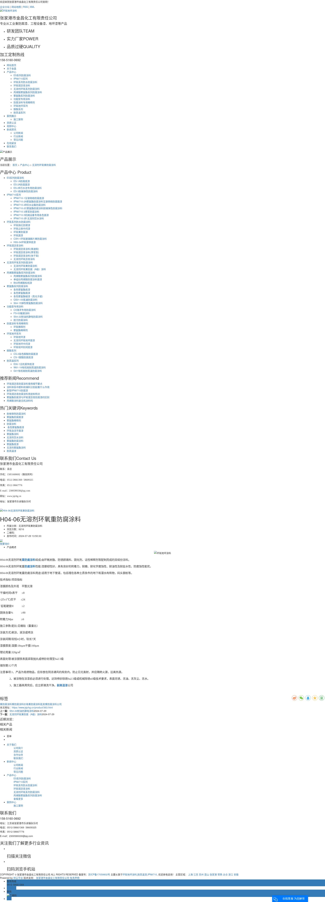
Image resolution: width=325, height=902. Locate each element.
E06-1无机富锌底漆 (24, 364)
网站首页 (11, 65)
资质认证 (11, 122)
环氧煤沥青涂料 (22, 85)
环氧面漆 (18, 235)
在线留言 (11, 143)
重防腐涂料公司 (53, 704)
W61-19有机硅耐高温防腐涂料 (30, 367)
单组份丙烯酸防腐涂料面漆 (28, 279)
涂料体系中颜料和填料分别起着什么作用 (28, 387)
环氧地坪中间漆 (22, 343)
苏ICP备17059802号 (99, 874)
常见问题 (18, 139)
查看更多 (18, 798)
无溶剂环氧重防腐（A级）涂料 (30, 269)
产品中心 (11, 72)
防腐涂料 (11, 423)
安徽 (236, 874)
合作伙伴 (18, 754)
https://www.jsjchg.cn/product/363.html (32, 707)
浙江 (230, 874)
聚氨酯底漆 (13, 444)
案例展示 (11, 116)
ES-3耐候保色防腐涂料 (26, 191)
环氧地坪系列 (21, 105)
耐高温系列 (19, 112)
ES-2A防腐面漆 (22, 184)
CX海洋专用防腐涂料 (25, 309)
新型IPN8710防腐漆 (17, 390)
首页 (15, 164)
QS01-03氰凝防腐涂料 (25, 299)
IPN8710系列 (21, 78)
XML (32, 6)
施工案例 (18, 119)
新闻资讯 (11, 129)
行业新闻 (18, 136)
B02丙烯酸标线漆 (23, 282)
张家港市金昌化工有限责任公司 (52, 877)
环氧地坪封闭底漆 (23, 347)
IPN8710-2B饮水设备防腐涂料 (30, 204)
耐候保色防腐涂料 (16, 413)
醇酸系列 (18, 109)
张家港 (213, 874)
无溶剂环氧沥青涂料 (24, 259)
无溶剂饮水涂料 (15, 437)
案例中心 (11, 802)
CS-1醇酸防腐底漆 (23, 357)
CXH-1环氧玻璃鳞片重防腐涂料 (30, 238)
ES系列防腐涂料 (22, 75)
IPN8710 (152, 874)
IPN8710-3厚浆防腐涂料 (26, 211)
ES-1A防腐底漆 (22, 181)
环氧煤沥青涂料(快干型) (26, 255)
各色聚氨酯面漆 (22, 293)
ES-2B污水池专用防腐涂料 (28, 188)
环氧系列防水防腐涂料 (25, 82)
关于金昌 (11, 68)
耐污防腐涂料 (21, 320)
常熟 (220, 874)
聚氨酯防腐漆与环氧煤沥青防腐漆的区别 (28, 397)
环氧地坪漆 (19, 337)
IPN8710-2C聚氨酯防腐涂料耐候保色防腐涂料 (38, 208)
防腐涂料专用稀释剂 (24, 102)
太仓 (225, 874)
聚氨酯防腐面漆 (15, 417)
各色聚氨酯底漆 (22, 289)
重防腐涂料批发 (36, 704)
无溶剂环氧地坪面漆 (24, 340)
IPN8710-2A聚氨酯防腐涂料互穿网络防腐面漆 (38, 201)
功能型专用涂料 (22, 99)
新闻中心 (11, 761)
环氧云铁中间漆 (22, 228)
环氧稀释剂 (19, 326)
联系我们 (11, 146)
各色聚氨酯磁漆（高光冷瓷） (29, 296)
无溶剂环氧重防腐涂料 (44, 164)
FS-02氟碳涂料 (22, 313)
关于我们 (11, 744)
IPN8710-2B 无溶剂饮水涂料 (29, 218)
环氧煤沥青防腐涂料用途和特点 (23, 393)
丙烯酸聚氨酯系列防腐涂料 (28, 92)
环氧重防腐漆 (21, 232)
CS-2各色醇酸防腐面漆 (26, 353)
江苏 (195, 874)
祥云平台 (18, 877)
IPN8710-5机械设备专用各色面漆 (31, 215)
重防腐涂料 (6, 704)
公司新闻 (18, 132)
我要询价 (4, 543)
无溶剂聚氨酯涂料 (16, 447)
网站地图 (16, 6)
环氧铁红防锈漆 (22, 225)
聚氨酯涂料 (13, 434)
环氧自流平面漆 (15, 430)
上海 (190, 874)
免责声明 (74, 877)
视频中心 (11, 126)
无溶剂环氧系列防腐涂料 (27, 88)
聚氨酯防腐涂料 (15, 440)
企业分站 (4, 6)
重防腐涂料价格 (20, 704)
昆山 (206, 874)
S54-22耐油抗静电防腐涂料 (28, 316)
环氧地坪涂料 (130, 874)
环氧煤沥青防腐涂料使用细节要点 (24, 383)
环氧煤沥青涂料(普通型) (26, 248)
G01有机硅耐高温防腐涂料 (28, 370)
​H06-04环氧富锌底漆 (25, 242)
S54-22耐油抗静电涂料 (21, 710)
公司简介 (18, 748)
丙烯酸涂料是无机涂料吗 (20, 400)
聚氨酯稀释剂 (21, 330)
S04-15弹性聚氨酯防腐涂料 (28, 303)
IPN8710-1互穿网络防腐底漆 (29, 198)
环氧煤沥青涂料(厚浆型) (26, 252)
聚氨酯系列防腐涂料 (24, 95)
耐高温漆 (11, 451)
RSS (25, 6)
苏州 (201, 874)
